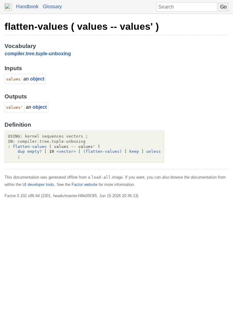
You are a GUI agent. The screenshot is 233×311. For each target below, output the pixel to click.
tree (30, 53)
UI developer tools (38, 184)
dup (21, 151)
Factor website (84, 184)
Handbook (27, 6)
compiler (15, 53)
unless (153, 151)
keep (134, 151)
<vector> (66, 151)
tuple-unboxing (53, 53)
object (37, 78)
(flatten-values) (102, 151)
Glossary (52, 6)
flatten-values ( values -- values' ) (82, 26)
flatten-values (30, 146)
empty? (34, 151)
